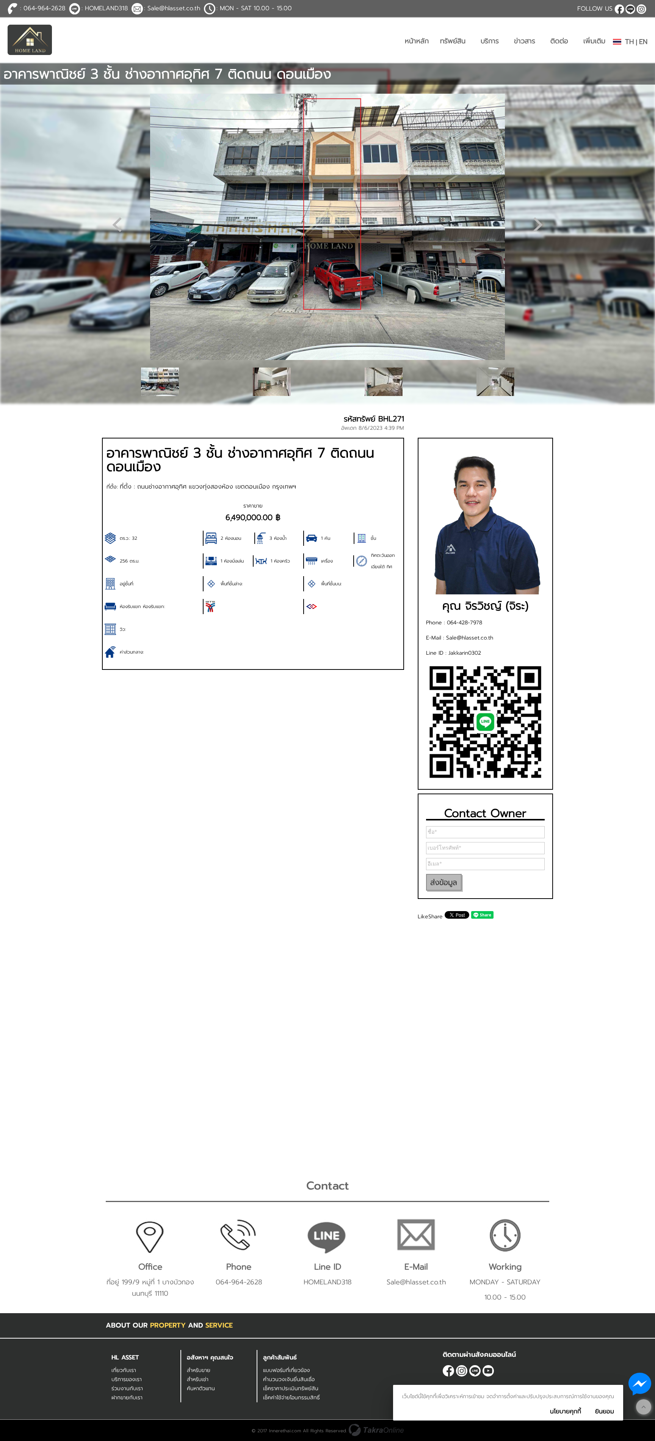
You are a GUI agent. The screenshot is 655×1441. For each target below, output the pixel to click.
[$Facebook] (619, 9)
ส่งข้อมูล (443, 882)
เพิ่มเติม (594, 41)
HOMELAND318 (630, 9)
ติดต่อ (559, 41)
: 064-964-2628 (42, 8)
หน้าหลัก (417, 41)
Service (219, 1325)
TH (629, 41)
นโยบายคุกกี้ (565, 1411)
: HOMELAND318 (104, 8)
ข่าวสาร (524, 41)
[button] (538, 224)
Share (435, 917)
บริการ (490, 41)
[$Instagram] (641, 9)
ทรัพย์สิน (452, 41)
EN (643, 41)
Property (168, 1325)
